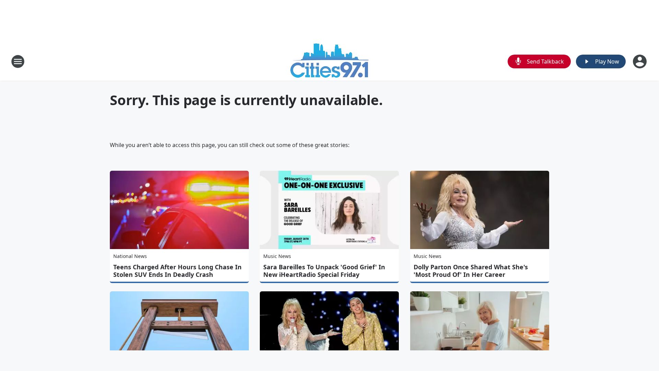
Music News (277, 256)
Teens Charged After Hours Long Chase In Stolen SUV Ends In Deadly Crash (177, 270)
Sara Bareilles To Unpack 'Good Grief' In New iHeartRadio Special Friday (324, 270)
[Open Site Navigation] (18, 61)
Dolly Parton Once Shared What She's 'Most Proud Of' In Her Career (471, 270)
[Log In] (640, 61)
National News (130, 256)
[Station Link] (329, 61)
